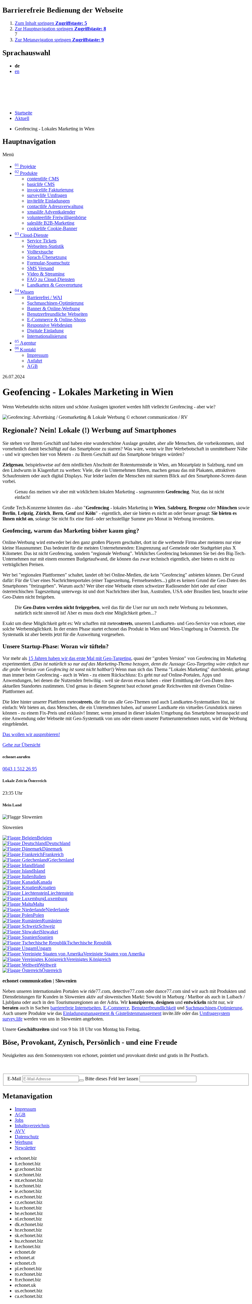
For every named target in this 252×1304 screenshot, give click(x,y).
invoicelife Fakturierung (50, 189)
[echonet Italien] (18, 876)
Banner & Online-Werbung (53, 308)
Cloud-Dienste (31, 235)
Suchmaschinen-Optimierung (55, 303)
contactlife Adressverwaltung (55, 206)
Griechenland (61, 859)
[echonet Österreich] (22, 970)
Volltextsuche (40, 251)
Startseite (23, 112)
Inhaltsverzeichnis (32, 1125)
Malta (38, 904)
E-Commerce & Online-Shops (56, 319)
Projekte (25, 166)
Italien (40, 876)
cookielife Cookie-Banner (52, 228)
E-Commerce (116, 1007)
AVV (20, 1131)
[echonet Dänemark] (22, 848)
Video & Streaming (46, 273)
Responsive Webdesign (49, 325)
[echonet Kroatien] (20, 887)
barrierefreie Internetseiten (75, 1007)
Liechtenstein (60, 893)
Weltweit (47, 964)
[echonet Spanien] (19, 937)
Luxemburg (56, 898)
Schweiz (46, 926)
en (17, 71)
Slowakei (49, 931)
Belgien (44, 837)
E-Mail (14, 1078)
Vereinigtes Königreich (88, 959)
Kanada (44, 882)
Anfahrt (34, 360)
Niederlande (57, 909)
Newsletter (25, 1147)
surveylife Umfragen (47, 195)
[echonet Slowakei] (21, 931)
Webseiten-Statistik (45, 246)
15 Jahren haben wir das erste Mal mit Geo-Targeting (79, 658)
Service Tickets (42, 240)
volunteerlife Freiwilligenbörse (56, 217)
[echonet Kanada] (19, 882)
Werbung (24, 1142)
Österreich (52, 970)
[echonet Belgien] (19, 837)
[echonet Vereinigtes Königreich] (34, 959)
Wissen (24, 292)
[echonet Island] (17, 871)
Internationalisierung (47, 336)
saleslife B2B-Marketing (50, 223)
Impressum (37, 355)
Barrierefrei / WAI (44, 297)
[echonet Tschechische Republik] (34, 942)
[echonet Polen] (17, 915)
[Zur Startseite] (16, 86)
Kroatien (47, 887)
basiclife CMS (41, 184)
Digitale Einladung (45, 330)
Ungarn (44, 948)
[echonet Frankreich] (22, 854)
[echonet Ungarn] (19, 948)
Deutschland (58, 843)
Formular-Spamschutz (48, 262)
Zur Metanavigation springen (59, 39)
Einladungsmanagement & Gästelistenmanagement (112, 1013)
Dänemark (52, 848)
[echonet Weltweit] (20, 964)
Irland (39, 865)
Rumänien (52, 920)
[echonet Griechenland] (25, 859)
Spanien (45, 937)
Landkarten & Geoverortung (54, 284)
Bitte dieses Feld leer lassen (111, 1078)
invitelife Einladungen (48, 200)
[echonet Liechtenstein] (25, 893)
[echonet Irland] (17, 865)
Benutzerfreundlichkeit (154, 1007)
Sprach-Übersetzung (47, 257)
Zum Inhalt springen (51, 23)
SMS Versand (40, 268)
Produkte (26, 173)
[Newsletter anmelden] (81, 1080)
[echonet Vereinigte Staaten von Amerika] (42, 953)
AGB (32, 366)
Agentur (25, 342)
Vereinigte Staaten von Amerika (114, 953)
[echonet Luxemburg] (23, 898)
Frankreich (53, 854)
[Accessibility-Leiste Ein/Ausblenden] (4, 102)
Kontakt (25, 349)
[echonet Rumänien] (22, 920)
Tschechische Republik (89, 942)
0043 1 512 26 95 (19, 768)
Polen (38, 915)
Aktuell (22, 118)
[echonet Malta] (17, 904)
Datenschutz (27, 1136)
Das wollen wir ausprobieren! (31, 734)
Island (39, 871)
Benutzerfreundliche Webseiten (57, 314)
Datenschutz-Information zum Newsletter (42, 1065)
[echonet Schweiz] (20, 926)
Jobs (19, 1120)
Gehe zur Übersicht (21, 744)
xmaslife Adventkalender (51, 211)
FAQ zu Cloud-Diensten (51, 279)
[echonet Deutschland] (24, 843)
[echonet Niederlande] (23, 909)
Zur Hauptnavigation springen (60, 28)
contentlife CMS (43, 178)
